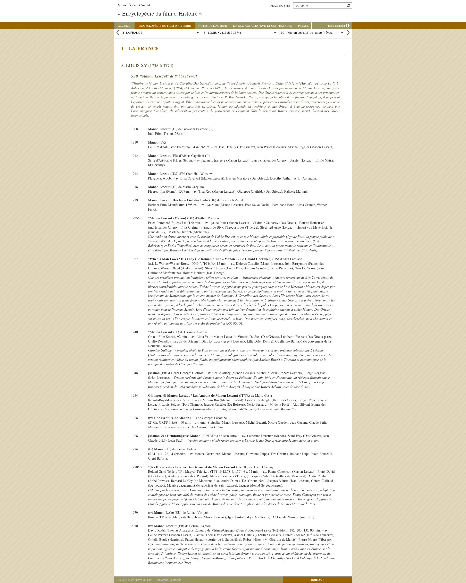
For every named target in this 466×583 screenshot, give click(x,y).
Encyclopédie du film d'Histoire (165, 25)
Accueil (124, 25)
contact (317, 580)
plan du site (280, 5)
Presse (303, 25)
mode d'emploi (337, 25)
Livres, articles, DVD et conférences (262, 25)
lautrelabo (175, 580)
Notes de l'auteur (212, 25)
